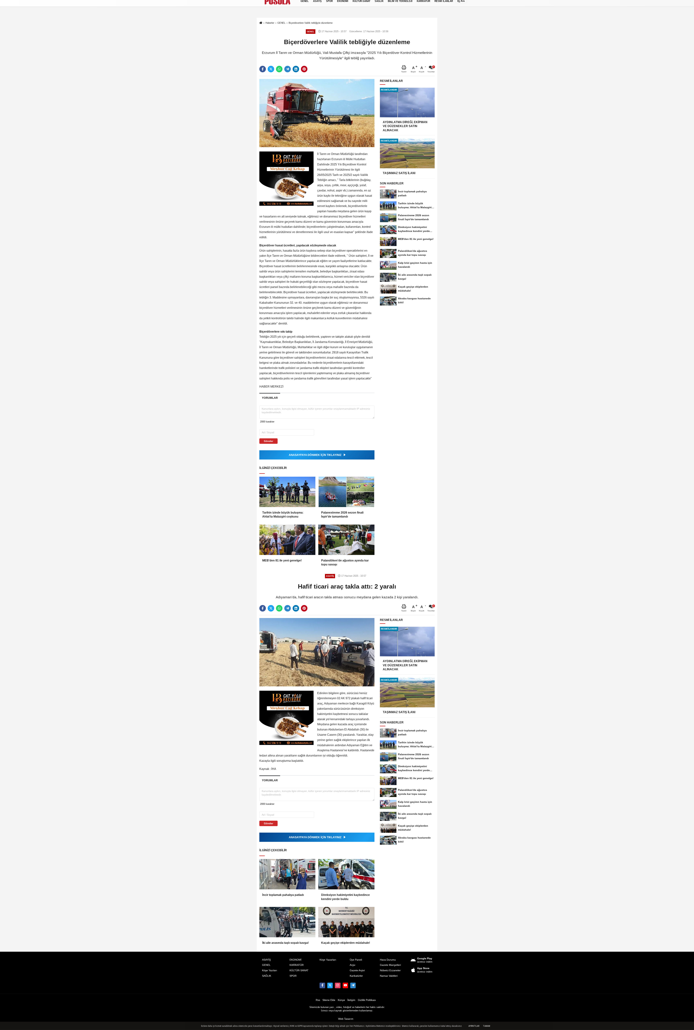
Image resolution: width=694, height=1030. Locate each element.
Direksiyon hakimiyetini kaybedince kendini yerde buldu (345, 896)
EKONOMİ (295, 959)
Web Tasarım (345, 1019)
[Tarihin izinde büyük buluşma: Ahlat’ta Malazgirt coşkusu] (287, 492)
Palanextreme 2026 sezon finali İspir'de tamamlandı (342, 514)
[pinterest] (304, 69)
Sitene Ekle (328, 1000)
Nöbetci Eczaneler (390, 970)
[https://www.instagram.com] (337, 985)
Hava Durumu (388, 959)
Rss (318, 1000)
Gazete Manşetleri (390, 965)
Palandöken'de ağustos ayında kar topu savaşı (345, 562)
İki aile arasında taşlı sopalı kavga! (285, 942)
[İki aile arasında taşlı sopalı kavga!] (287, 922)
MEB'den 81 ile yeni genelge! (282, 560)
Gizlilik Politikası (367, 1000)
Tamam (486, 1026)
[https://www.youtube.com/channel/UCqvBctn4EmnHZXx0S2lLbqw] (345, 985)
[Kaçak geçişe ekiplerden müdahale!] (346, 922)
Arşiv (352, 965)
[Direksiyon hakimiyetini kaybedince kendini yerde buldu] (346, 874)
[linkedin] (296, 69)
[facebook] (262, 69)
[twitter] (271, 69)
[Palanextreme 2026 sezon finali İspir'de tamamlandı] (346, 492)
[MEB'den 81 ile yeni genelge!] (287, 540)
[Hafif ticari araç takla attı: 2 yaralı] (316, 652)
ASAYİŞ (266, 959)
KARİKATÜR (297, 965)
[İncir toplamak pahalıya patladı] (287, 874)
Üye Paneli (356, 959)
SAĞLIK (266, 976)
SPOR (293, 976)
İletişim (351, 1000)
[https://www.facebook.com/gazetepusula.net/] (322, 985)
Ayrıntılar (473, 1026)
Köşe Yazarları (328, 959)
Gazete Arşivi (357, 970)
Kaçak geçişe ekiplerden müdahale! (345, 942)
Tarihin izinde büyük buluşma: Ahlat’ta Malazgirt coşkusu (282, 514)
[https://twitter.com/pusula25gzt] (330, 985)
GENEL (266, 965)
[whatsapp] (279, 69)
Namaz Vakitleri (389, 976)
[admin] (353, 985)
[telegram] (287, 69)
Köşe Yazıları (269, 970)
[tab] (269, 398)
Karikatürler (356, 976)
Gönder (268, 441)
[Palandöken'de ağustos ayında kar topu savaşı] (346, 540)
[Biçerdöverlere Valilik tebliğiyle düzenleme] (316, 113)
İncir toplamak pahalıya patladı (283, 894)
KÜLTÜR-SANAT (299, 970)
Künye (341, 1000)
